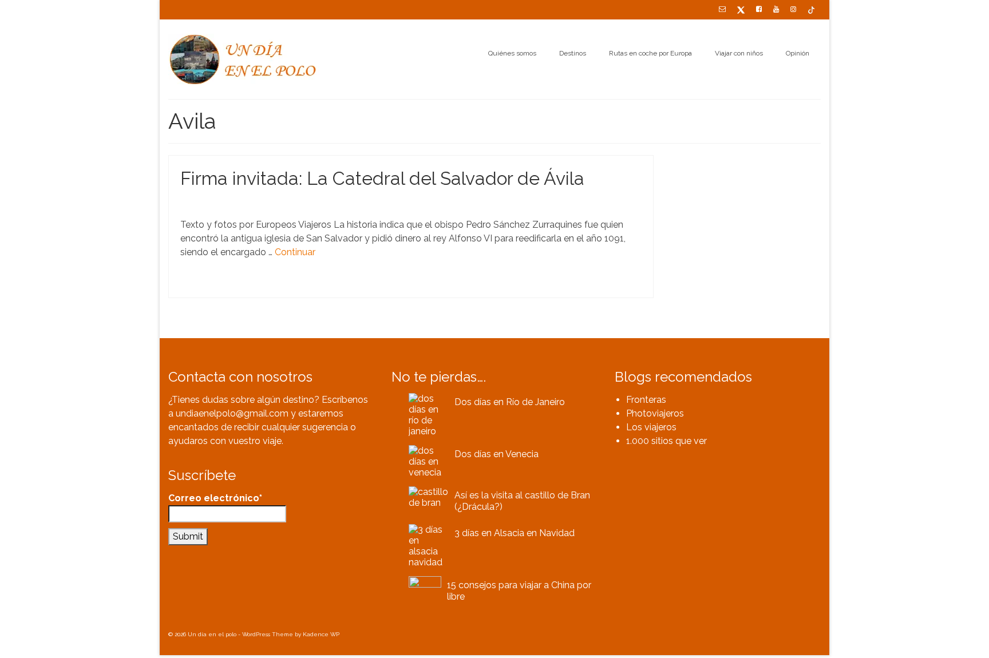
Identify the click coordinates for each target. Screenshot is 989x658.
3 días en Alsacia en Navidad (514, 533)
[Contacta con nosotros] (722, 9)
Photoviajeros (655, 413)
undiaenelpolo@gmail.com (232, 413)
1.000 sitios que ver (666, 440)
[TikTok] (811, 9)
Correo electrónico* (215, 498)
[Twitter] (740, 9)
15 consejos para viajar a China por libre (519, 591)
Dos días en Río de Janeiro (509, 402)
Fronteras (646, 399)
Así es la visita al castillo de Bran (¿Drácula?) (522, 501)
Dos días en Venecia (496, 454)
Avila (193, 285)
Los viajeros (651, 427)
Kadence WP (321, 634)
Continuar (295, 252)
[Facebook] (759, 9)
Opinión (246, 202)
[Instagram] (793, 9)
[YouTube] (776, 9)
